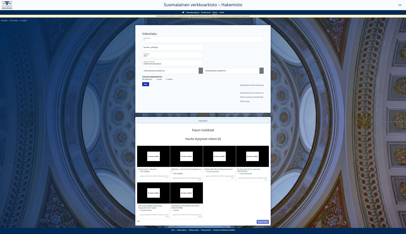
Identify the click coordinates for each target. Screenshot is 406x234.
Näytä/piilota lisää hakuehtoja (252, 85)
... (200, 71)
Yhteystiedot (206, 230)
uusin (159, 79)
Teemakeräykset (192, 12)
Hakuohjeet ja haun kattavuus (252, 93)
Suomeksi (4, 21)
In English (23, 21)
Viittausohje (245, 101)
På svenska (14, 21)
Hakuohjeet (181, 230)
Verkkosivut (206, 12)
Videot (214, 12)
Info (400, 5)
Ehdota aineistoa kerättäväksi (251, 97)
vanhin (170, 79)
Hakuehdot (203, 121)
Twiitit (221, 12)
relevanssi (148, 79)
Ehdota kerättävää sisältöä (224, 230)
